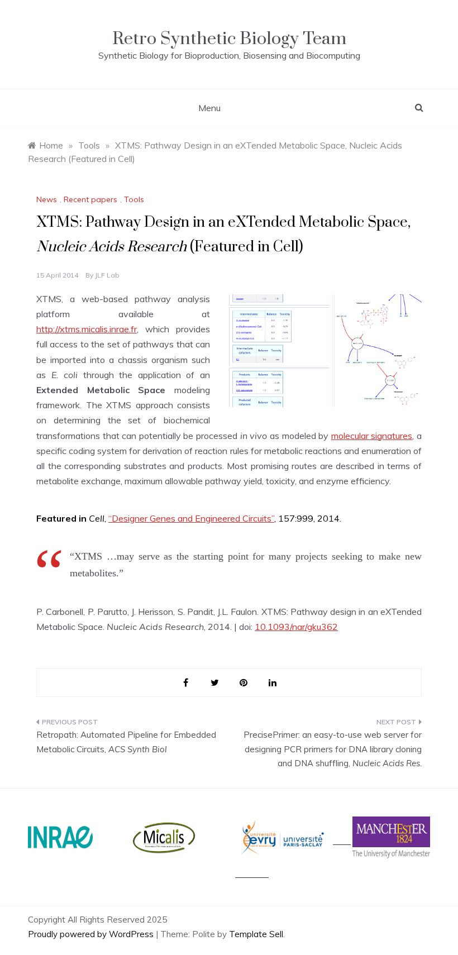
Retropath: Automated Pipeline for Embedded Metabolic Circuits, (126, 742)
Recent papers (90, 199)
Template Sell (256, 934)
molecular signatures (372, 435)
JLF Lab (107, 275)
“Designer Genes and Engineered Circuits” (191, 518)
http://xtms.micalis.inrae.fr (86, 329)
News (46, 199)
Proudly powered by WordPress (92, 934)
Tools (134, 199)
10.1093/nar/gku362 (296, 626)
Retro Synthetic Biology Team (229, 39)
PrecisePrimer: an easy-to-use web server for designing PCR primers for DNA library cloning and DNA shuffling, (333, 748)
